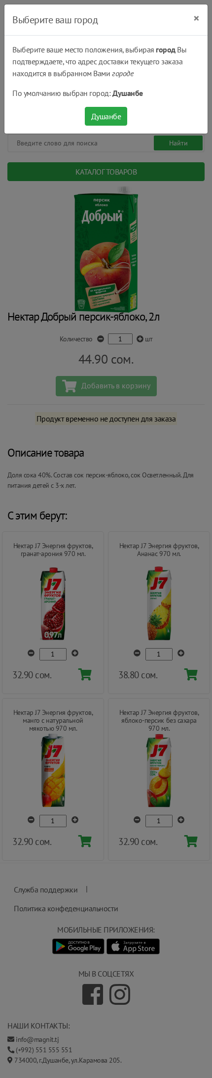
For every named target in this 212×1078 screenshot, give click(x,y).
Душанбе (106, 116)
